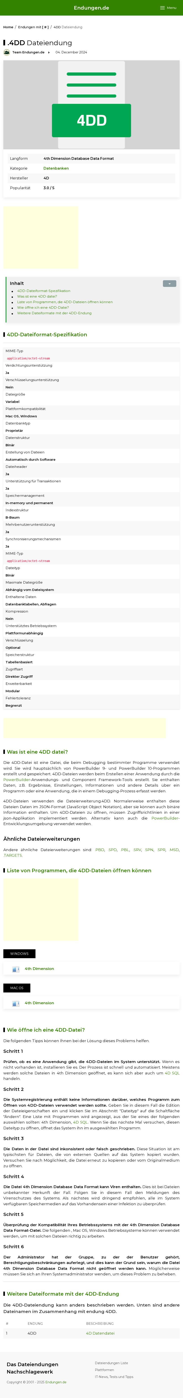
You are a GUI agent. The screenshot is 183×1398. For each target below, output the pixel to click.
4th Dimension (39, 968)
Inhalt (17, 283)
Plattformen (104, 1370)
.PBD (99, 850)
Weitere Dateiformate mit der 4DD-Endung (54, 313)
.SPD (112, 850)
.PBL (125, 850)
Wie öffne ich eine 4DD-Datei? (43, 307)
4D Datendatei (100, 1333)
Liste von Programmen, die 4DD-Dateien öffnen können (65, 302)
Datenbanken (56, 168)
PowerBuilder (16, 779)
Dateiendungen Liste (111, 1363)
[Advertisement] (40, 237)
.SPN (149, 850)
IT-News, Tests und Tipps (114, 1377)
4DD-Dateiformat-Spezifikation (43, 291)
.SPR (161, 850)
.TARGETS (12, 855)
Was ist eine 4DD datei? (37, 296)
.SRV (137, 850)
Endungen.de (91, 8)
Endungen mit (33, 27)
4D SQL (172, 1073)
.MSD (174, 850)
